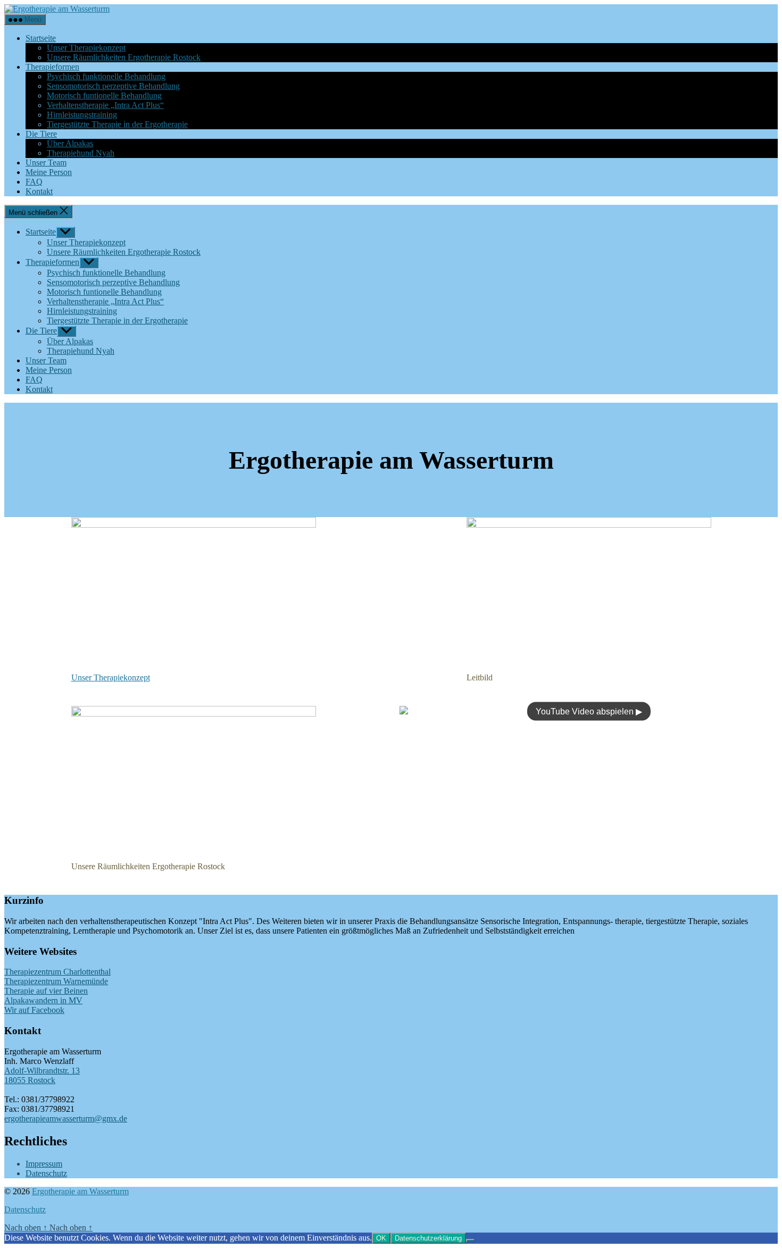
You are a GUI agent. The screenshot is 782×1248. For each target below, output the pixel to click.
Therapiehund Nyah (80, 152)
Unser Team (46, 162)
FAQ (34, 181)
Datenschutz (46, 1173)
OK (381, 1238)
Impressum (44, 1163)
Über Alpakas (70, 143)
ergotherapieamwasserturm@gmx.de (65, 1118)
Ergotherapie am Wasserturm (80, 1191)
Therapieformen (52, 66)
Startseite (41, 38)
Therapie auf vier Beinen (46, 990)
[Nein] (470, 1240)
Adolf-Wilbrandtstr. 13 (42, 1070)
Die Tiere (41, 133)
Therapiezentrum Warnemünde (56, 981)
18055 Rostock (29, 1080)
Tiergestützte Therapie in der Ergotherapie (117, 124)
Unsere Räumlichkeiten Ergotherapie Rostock (124, 57)
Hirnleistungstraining (82, 114)
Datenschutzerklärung (428, 1238)
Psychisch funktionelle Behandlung (106, 76)
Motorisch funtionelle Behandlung (104, 95)
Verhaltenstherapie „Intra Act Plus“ (105, 105)
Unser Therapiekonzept (86, 47)
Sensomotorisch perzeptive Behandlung (113, 85)
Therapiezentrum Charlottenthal (57, 971)
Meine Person (49, 172)
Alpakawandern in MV (43, 1000)
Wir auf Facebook (34, 1009)
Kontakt (39, 191)
